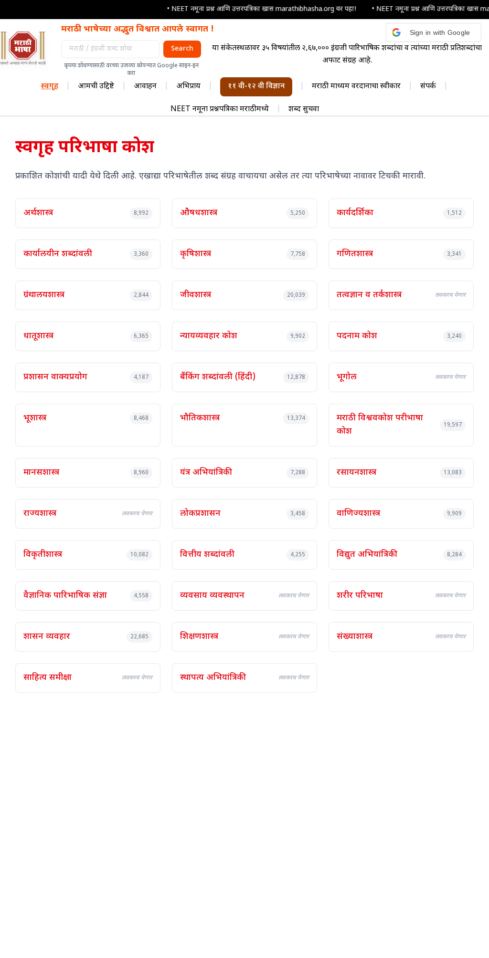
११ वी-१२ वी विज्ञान (256, 87)
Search (182, 48)
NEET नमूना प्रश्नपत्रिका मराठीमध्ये (219, 109)
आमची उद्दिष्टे (96, 87)
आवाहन (145, 87)
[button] (433, 32)
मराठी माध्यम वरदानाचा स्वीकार (356, 87)
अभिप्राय (188, 87)
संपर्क (428, 87)
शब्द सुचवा (303, 109)
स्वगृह (49, 87)
